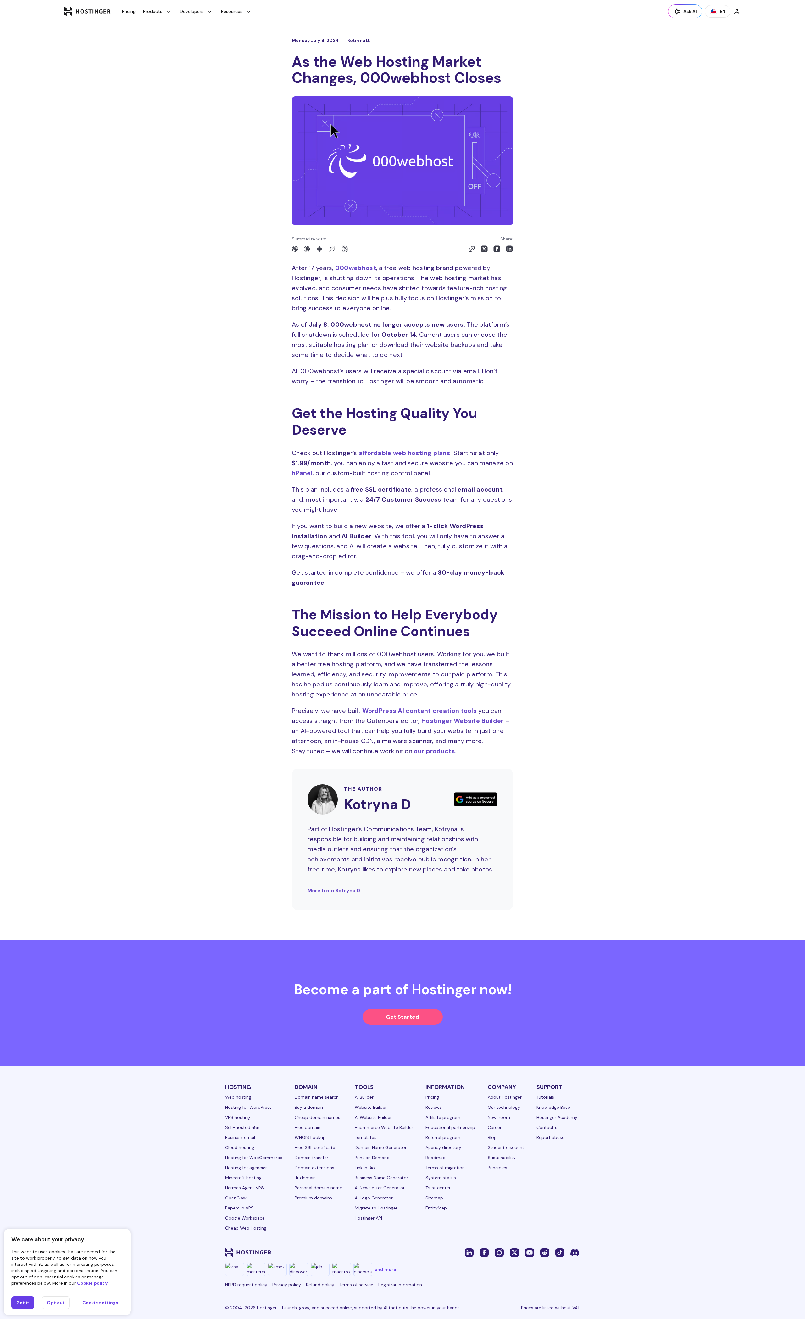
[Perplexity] (344, 249)
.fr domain (305, 1178)
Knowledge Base (553, 1107)
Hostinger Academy (556, 1117)
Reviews (433, 1107)
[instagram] (499, 1252)
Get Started (402, 1017)
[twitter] (514, 1252)
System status (440, 1178)
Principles (497, 1167)
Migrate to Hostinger (376, 1208)
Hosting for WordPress (248, 1107)
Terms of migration (445, 1167)
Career (495, 1127)
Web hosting (238, 1097)
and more (385, 1269)
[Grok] (332, 249)
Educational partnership (450, 1127)
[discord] (575, 1252)
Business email (240, 1137)
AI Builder (364, 1097)
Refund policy (320, 1285)
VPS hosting (237, 1117)
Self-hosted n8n (242, 1127)
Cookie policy (92, 1283)
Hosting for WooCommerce (253, 1157)
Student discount (506, 1147)
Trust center (438, 1188)
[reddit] (545, 1252)
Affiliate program (442, 1117)
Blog (492, 1137)
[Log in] (737, 11)
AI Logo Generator (374, 1198)
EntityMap (436, 1208)
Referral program (442, 1137)
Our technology (504, 1107)
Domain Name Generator (381, 1147)
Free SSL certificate (315, 1147)
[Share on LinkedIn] (509, 249)
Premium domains (313, 1198)
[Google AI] (319, 249)
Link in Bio (365, 1167)
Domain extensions (314, 1167)
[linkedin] (469, 1252)
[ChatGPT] (295, 249)
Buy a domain (309, 1107)
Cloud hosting (239, 1147)
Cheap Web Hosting (245, 1228)
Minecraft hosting (243, 1178)
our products (434, 751)
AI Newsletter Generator (380, 1188)
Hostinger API (368, 1218)
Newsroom (499, 1117)
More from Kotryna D (334, 890)
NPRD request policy (246, 1285)
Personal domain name (318, 1188)
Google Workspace (245, 1218)
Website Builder (371, 1107)
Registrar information (400, 1285)
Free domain (307, 1127)
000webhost (355, 268)
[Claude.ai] (307, 249)
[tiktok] (560, 1252)
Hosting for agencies (246, 1167)
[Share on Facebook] (497, 249)
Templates (365, 1137)
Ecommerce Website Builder (384, 1127)
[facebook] (484, 1252)
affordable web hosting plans (404, 453)
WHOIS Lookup (310, 1137)
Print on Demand (372, 1157)
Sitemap (434, 1198)
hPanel (302, 473)
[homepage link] (87, 11)
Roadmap (435, 1157)
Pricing (129, 11)
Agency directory (443, 1147)
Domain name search (317, 1097)
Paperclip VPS (239, 1208)
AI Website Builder (373, 1117)
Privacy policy (286, 1285)
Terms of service (356, 1285)
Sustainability (502, 1157)
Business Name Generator (381, 1178)
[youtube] (530, 1252)
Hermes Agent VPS (244, 1188)
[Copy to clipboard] (471, 249)
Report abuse (550, 1137)
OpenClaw (236, 1198)
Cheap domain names (317, 1117)
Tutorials (545, 1097)
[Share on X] (484, 249)
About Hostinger (505, 1097)
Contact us (548, 1127)
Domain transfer (311, 1157)
